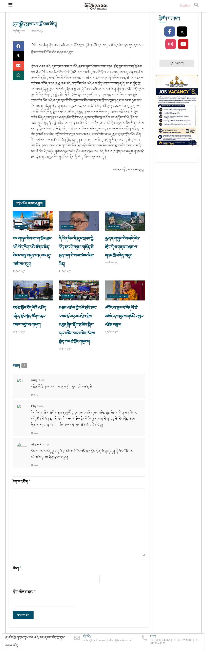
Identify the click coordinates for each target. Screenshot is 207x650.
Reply (36, 395)
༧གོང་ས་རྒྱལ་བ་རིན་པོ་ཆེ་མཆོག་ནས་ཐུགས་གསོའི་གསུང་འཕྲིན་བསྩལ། (124, 316)
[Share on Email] (18, 65)
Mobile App (21, 227)
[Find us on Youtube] (183, 44)
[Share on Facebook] (18, 46)
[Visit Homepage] (96, 6)
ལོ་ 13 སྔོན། (42, 380)
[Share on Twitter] (18, 56)
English (185, 5)
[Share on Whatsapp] (18, 75)
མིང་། (17, 568)
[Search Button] (196, 6)
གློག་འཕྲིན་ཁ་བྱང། (24, 591)
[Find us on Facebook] (169, 31)
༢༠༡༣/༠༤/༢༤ (37, 31)
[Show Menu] (10, 6)
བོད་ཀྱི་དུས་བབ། (19, 31)
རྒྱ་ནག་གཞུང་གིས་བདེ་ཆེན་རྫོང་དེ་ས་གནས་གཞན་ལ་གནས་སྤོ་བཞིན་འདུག (122, 246)
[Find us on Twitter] (182, 31)
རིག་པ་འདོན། (22, 481)
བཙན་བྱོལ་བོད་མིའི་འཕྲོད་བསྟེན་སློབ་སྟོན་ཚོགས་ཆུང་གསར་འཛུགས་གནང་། (29, 316)
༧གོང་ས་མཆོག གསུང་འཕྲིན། (117, 296)
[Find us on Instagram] (170, 44)
